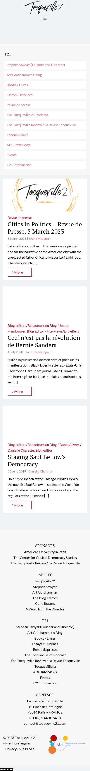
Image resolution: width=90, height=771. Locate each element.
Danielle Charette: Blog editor (30, 450)
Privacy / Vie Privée (20, 749)
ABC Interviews (18, 145)
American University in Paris (45, 552)
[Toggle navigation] (45, 18)
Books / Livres (17, 85)
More (18, 272)
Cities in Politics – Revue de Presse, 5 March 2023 (45, 228)
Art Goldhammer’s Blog (24, 75)
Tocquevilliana (17, 135)
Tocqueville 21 (45, 581)
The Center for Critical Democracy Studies (45, 557)
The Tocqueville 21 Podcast (27, 115)
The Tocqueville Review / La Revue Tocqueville (41, 125)
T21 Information (19, 165)
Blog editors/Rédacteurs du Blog (32, 325)
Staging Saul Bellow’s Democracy (37, 460)
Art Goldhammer (45, 592)
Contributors (45, 603)
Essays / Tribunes (20, 95)
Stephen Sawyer (45, 587)
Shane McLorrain (40, 238)
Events (12, 155)
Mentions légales (18, 743)
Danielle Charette (40, 471)
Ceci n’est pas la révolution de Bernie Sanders (44, 341)
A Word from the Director (45, 609)
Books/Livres (69, 444)
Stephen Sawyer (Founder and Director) (36, 65)
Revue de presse (19, 105)
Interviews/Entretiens (63, 331)
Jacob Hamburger (37, 352)
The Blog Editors (45, 598)
